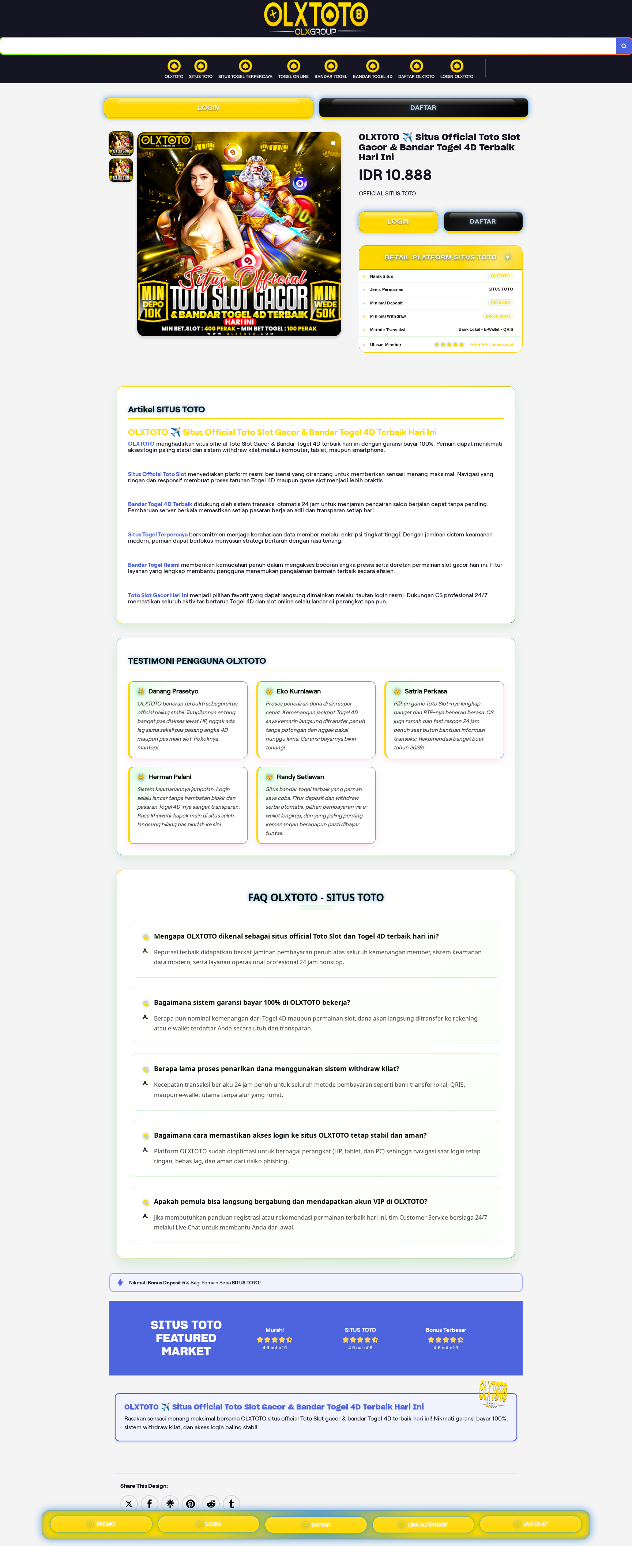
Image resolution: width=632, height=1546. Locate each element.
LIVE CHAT (535, 1523)
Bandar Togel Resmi (154, 565)
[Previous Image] (143, 235)
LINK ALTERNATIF (428, 1523)
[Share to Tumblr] (231, 1503)
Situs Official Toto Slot (157, 474)
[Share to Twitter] (129, 1503)
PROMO (106, 1525)
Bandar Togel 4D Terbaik (160, 504)
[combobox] (308, 46)
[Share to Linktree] (170, 1503)
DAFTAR (423, 107)
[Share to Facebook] (149, 1503)
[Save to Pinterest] (190, 1503)
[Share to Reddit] (211, 1503)
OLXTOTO (141, 444)
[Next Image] (335, 235)
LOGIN (208, 107)
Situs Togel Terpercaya (158, 534)
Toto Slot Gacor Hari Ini (158, 595)
